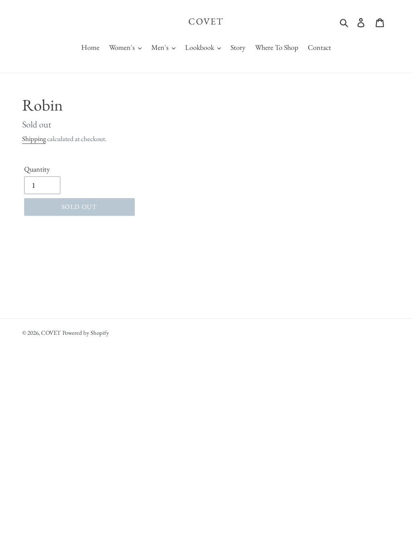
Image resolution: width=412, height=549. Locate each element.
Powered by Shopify (85, 332)
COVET (206, 21)
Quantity (37, 169)
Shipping (34, 138)
